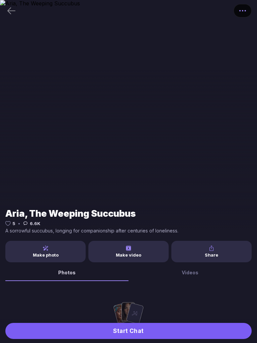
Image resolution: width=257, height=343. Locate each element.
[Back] (11, 11)
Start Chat (128, 331)
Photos (67, 272)
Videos (190, 272)
